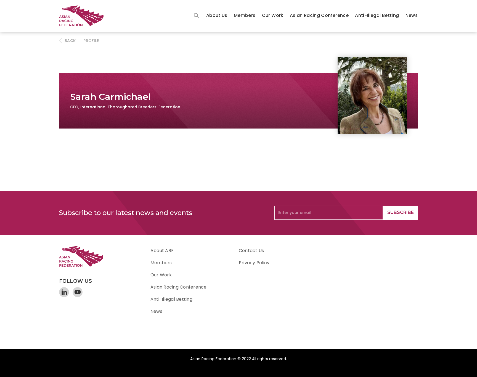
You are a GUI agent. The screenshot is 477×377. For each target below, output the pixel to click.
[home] (84, 16)
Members (245, 15)
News (412, 15)
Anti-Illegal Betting (377, 15)
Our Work (272, 15)
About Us (216, 15)
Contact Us (251, 250)
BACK (70, 40)
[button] (217, 16)
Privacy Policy (254, 263)
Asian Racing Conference (319, 15)
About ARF (162, 250)
